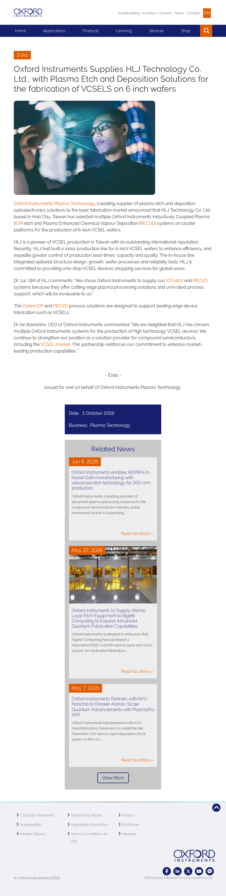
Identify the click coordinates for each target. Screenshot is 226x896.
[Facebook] (167, 871)
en (207, 13)
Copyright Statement (37, 815)
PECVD (147, 223)
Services (156, 31)
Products (91, 31)
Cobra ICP (33, 305)
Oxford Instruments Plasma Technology (54, 203)
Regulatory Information (89, 825)
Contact (193, 13)
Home (20, 31)
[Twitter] (188, 871)
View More (113, 777)
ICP (18, 223)
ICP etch (174, 280)
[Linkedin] (177, 871)
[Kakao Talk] (210, 871)
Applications (54, 31)
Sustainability (129, 13)
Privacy (128, 815)
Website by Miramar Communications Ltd (178, 878)
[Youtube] (199, 871)
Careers (165, 13)
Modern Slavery (33, 834)
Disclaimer (130, 825)
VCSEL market (55, 344)
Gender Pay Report (86, 815)
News (179, 13)
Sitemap (129, 834)
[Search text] (194, 31)
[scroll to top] (216, 808)
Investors (149, 13)
